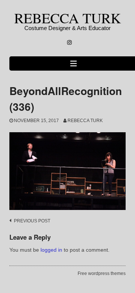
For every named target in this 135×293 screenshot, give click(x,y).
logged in (51, 250)
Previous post (32, 221)
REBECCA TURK (67, 17)
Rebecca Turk (85, 120)
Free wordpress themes (102, 273)
